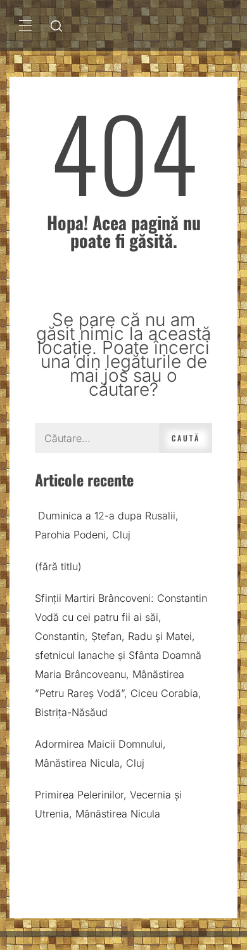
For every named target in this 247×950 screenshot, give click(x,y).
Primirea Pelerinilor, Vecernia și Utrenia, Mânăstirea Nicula (108, 804)
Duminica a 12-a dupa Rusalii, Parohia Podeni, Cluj (107, 525)
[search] (56, 25)
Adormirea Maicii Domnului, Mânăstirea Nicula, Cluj (100, 753)
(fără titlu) (58, 566)
